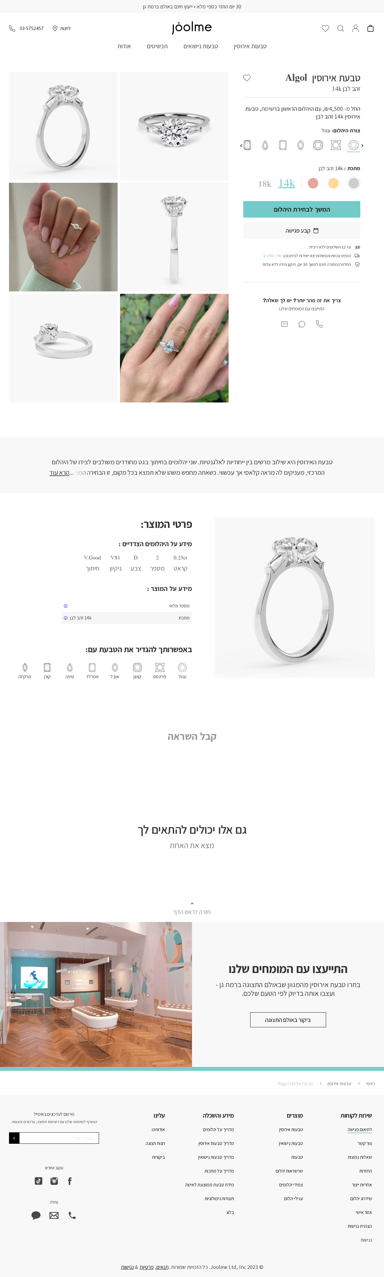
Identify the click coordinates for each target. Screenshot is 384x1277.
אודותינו (158, 1129)
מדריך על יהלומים (218, 1129)
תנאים (162, 1266)
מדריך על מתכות (219, 1171)
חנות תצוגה (155, 1143)
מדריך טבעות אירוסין (216, 1143)
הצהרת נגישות (360, 1226)
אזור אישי (364, 1212)
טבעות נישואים (200, 46)
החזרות (365, 1171)
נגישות (366, 1240)
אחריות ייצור (362, 1185)
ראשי (370, 1083)
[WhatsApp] (36, 1215)
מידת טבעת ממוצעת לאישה (209, 1185)
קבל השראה (192, 736)
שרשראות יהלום (289, 1171)
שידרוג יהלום (361, 1198)
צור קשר (365, 1143)
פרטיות (147, 1266)
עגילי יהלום (293, 1198)
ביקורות (158, 1157)
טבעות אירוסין (250, 46)
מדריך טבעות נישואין (216, 1157)
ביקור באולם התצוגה (288, 1020)
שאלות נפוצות (360, 1157)
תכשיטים (157, 46)
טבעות (297, 1157)
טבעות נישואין (291, 1143)
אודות (124, 46)
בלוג (230, 1212)
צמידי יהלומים (291, 1185)
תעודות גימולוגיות (219, 1198)
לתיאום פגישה (360, 1129)
